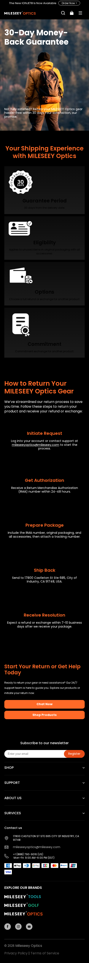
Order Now (69, 3)
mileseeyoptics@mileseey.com (35, 445)
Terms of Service (44, 953)
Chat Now (44, 704)
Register (74, 754)
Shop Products (44, 715)
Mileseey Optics (28, 945)
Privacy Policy (16, 953)
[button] (80, 13)
